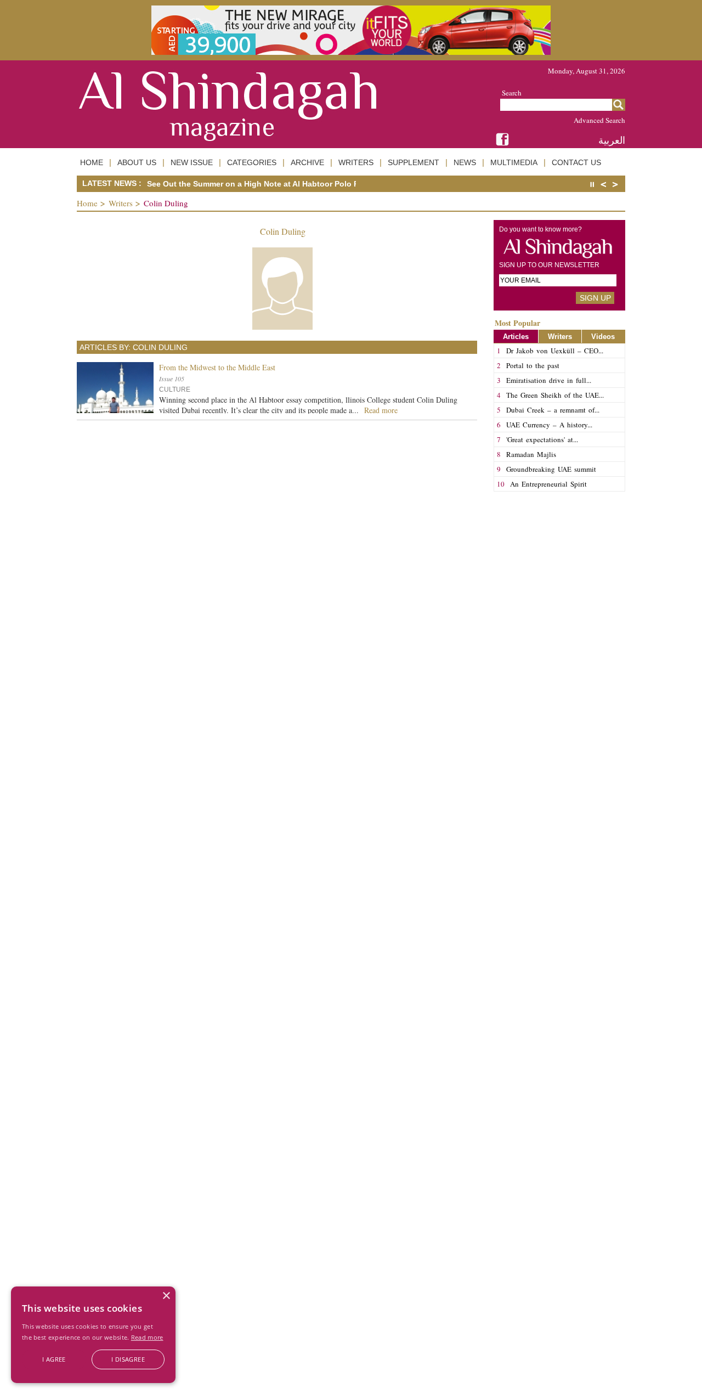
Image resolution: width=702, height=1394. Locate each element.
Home (87, 202)
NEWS (465, 162)
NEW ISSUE (192, 162)
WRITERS (355, 162)
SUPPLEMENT (413, 162)
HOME (91, 162)
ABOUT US (136, 162)
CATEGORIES (251, 162)
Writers (121, 202)
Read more (147, 1337)
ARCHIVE (307, 162)
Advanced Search (599, 120)
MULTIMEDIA (513, 162)
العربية (611, 140)
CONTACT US (576, 162)
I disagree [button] (128, 1359)
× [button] (166, 1296)
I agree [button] (54, 1359)
